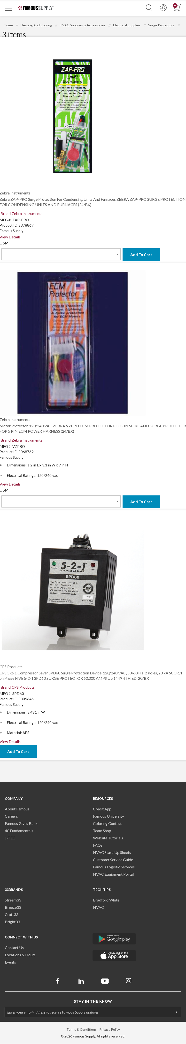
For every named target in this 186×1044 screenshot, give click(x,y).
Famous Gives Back (21, 823)
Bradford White (106, 900)
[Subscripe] (174, 1012)
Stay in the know (93, 1001)
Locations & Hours (20, 954)
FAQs (97, 845)
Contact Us (14, 947)
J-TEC (10, 838)
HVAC (98, 907)
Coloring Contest (107, 823)
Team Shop (102, 830)
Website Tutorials (108, 838)
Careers (11, 816)
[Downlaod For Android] (114, 939)
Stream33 (13, 900)
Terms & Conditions (81, 1029)
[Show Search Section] (149, 7)
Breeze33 (13, 907)
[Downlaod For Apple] (114, 956)
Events (10, 962)
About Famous (17, 809)
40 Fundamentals (19, 830)
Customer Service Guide (113, 859)
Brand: (21, 213)
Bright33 (12, 921)
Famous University (108, 816)
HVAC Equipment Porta (113, 874)
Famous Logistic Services (114, 867)
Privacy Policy (109, 1029)
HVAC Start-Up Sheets (112, 852)
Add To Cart (141, 254)
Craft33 (11, 914)
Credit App (102, 809)
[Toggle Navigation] (8, 8)
